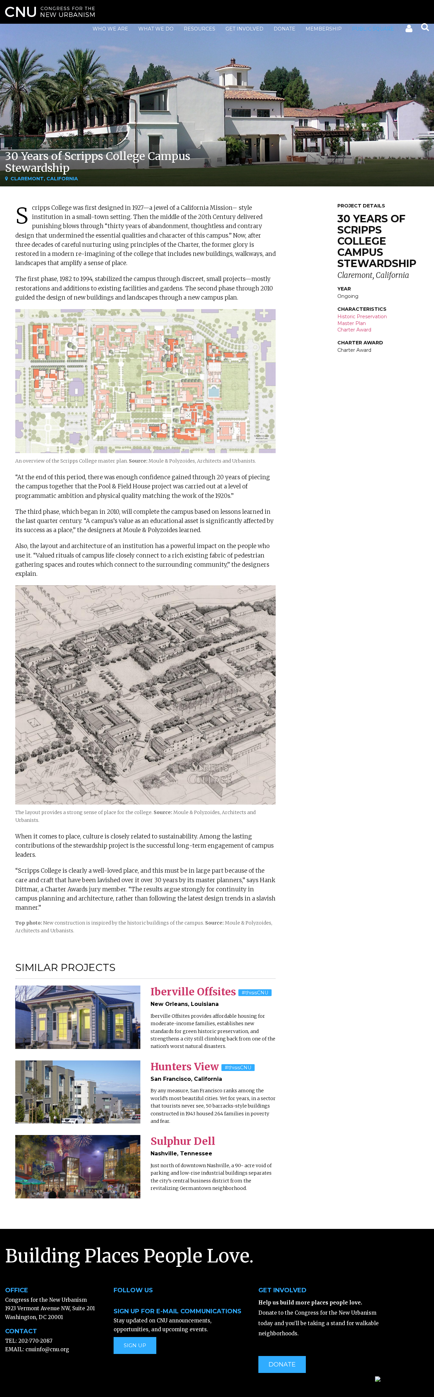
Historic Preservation (362, 316)
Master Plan (351, 323)
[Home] (50, 12)
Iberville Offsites (193, 991)
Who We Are (110, 29)
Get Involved (244, 29)
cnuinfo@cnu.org (47, 1349)
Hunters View (185, 1066)
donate (282, 1364)
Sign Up (135, 1345)
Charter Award (354, 330)
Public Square (373, 29)
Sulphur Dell (183, 1141)
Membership (323, 29)
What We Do (156, 29)
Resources (199, 29)
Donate (284, 29)
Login (408, 30)
